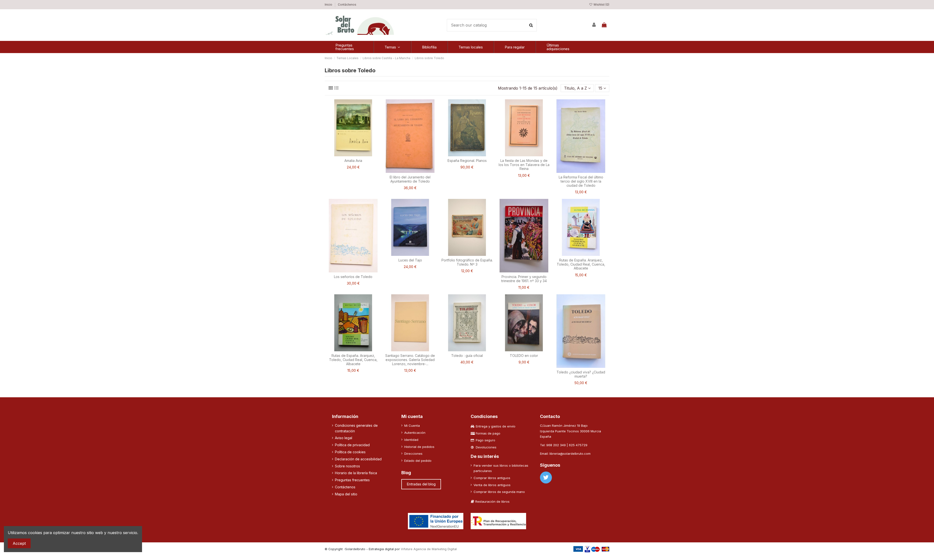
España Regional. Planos (467, 160)
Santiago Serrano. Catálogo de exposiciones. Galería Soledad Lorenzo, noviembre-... (410, 359)
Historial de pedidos (419, 447)
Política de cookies (350, 452)
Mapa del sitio (346, 494)
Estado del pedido (417, 461)
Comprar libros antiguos (492, 478)
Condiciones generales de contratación (356, 428)
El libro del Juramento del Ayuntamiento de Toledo (410, 179)
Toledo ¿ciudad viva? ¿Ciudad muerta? (581, 374)
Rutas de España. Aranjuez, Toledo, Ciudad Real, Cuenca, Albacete (581, 264)
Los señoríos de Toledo (353, 277)
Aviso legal (343, 438)
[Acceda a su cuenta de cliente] (594, 25)
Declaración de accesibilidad (358, 459)
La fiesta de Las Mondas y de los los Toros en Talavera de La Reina (524, 164)
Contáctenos (347, 4)
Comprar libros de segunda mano (499, 492)
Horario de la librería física (356, 473)
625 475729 (578, 445)
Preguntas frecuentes (352, 480)
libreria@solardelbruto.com (570, 453)
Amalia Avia (353, 160)
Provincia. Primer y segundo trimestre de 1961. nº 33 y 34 (524, 279)
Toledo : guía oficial (467, 355)
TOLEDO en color (524, 355)
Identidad (411, 440)
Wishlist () (601, 4)
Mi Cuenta (412, 425)
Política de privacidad (352, 445)
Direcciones (413, 453)
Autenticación (414, 433)
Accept (19, 543)
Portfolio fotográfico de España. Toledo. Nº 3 (467, 262)
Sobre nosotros (347, 466)
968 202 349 (556, 445)
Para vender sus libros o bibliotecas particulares (501, 468)
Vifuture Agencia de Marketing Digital (429, 549)
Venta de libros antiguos (492, 485)
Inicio (329, 4)
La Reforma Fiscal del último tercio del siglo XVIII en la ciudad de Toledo (581, 181)
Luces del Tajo (410, 260)
